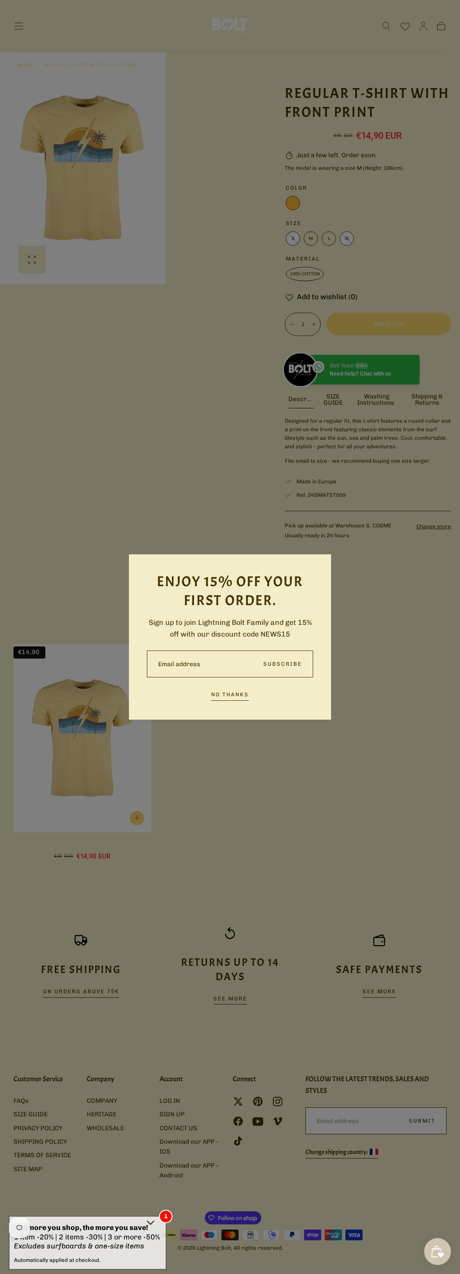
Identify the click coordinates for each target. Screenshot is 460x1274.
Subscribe (282, 664)
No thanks (230, 694)
